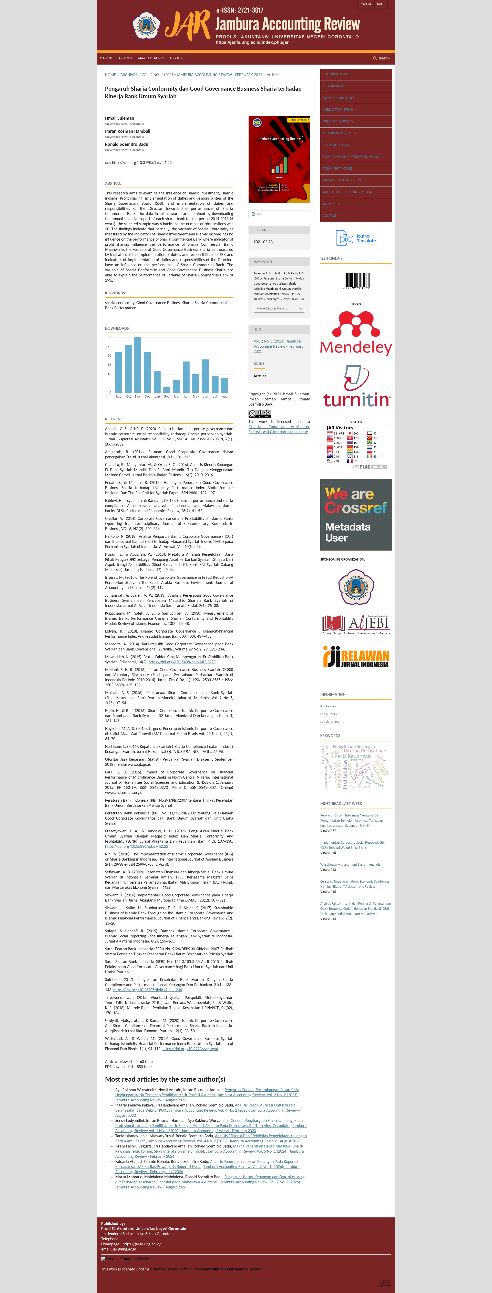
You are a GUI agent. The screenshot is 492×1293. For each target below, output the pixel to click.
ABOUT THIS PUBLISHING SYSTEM (347, 192)
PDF (259, 214)
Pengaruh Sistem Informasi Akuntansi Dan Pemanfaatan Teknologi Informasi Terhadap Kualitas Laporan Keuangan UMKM (351, 821)
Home (110, 75)
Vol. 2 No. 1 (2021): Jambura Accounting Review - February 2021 (201, 75)
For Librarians (329, 721)
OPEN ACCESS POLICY (338, 121)
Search (383, 58)
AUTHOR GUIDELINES (338, 98)
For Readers (328, 706)
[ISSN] (356, 291)
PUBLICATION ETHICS (338, 110)
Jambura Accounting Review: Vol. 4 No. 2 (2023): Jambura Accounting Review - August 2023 (224, 1141)
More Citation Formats (272, 308)
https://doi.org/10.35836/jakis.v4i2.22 (136, 847)
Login (380, 3)
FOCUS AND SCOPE (336, 145)
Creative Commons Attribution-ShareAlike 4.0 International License (206, 1269)
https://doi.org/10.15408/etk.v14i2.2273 (182, 662)
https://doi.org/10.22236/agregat (190, 1049)
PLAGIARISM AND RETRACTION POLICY (351, 157)
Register (366, 3)
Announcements (150, 58)
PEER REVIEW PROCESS (339, 133)
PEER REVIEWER (335, 86)
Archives (125, 58)
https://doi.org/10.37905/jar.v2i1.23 (142, 163)
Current (106, 58)
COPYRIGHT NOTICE (337, 169)
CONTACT (329, 216)
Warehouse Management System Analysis (350, 865)
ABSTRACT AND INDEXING (342, 180)
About (175, 58)
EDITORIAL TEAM (335, 74)
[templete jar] (356, 245)
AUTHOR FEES (333, 204)
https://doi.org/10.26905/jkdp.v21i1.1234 (147, 990)
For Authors (328, 714)
